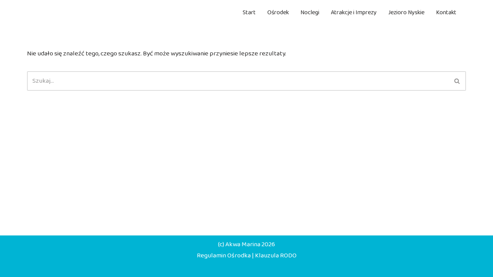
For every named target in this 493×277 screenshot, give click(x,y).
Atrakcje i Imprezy (354, 12)
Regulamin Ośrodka (224, 255)
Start (249, 12)
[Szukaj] (457, 81)
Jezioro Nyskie (406, 12)
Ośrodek (278, 12)
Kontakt (446, 12)
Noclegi (309, 12)
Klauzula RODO (276, 255)
